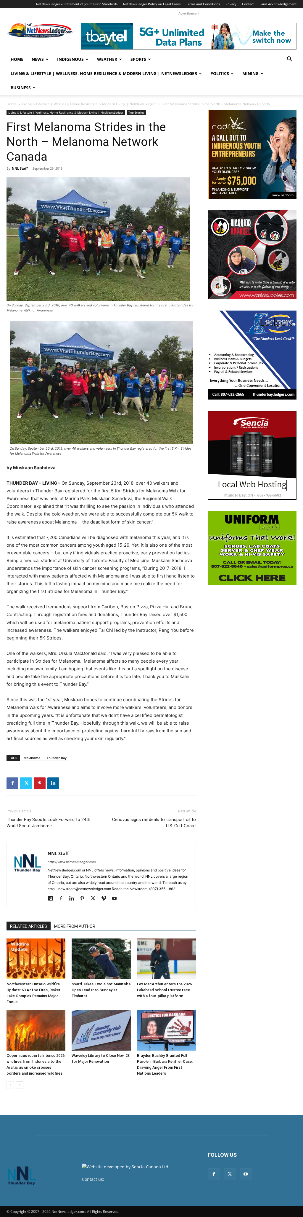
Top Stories (136, 112)
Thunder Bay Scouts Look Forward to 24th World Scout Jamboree (48, 822)
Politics (219, 73)
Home (17, 59)
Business (21, 87)
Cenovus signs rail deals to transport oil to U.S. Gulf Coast (154, 822)
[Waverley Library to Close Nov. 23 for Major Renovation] (101, 1030)
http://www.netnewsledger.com (72, 862)
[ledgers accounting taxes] (252, 355)
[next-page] (19, 1085)
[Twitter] (26, 783)
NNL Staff (20, 168)
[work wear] (252, 254)
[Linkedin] (53, 783)
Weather (107, 59)
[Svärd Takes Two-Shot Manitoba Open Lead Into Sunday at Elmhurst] (101, 958)
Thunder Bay (57, 757)
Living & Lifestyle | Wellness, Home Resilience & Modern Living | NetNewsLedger (104, 73)
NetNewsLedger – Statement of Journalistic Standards (76, 4)
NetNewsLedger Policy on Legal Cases (151, 4)
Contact (248, 4)
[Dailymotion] (52, 898)
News (38, 59)
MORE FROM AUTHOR (74, 926)
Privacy (230, 4)
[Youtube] (116, 898)
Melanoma (32, 757)
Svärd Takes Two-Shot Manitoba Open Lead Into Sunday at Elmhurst (101, 990)
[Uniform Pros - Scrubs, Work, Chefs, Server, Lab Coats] (252, 548)
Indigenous (70, 59)
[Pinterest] (40, 783)
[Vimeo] (106, 898)
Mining (250, 73)
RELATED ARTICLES (28, 926)
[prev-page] (10, 1085)
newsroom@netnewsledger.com (137, 1179)
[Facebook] (12, 783)
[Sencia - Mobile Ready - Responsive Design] (252, 455)
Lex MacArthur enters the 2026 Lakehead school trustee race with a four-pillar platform (164, 990)
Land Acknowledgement (278, 4)
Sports (138, 59)
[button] (289, 60)
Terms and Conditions (203, 4)
